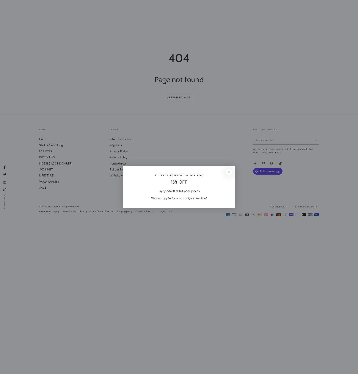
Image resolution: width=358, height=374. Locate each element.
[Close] (229, 172)
